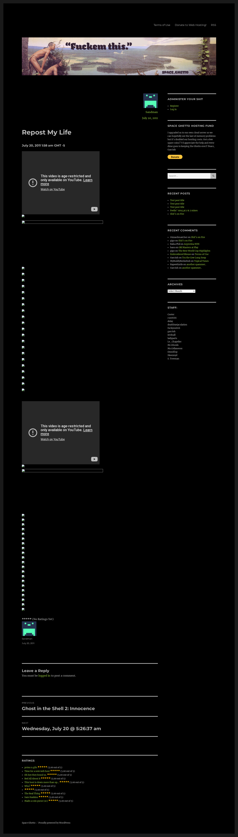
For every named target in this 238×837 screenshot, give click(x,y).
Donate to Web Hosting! (190, 25)
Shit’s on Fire (177, 214)
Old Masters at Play (188, 247)
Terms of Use (162, 25)
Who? (27, 786)
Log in (173, 109)
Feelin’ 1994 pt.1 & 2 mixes (184, 210)
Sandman (152, 112)
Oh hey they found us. (35, 775)
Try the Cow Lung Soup (194, 257)
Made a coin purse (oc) (36, 801)
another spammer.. (196, 264)
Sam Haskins (31, 797)
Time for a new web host (37, 771)
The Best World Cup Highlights (194, 250)
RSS (213, 25)
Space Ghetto (28, 822)
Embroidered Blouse (180, 254)
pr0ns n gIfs (30, 767)
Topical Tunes (201, 261)
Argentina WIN (191, 244)
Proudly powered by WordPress (54, 822)
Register (174, 106)
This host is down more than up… (41, 782)
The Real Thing (32, 793)
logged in (44, 675)
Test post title (177, 200)
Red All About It (32, 778)
